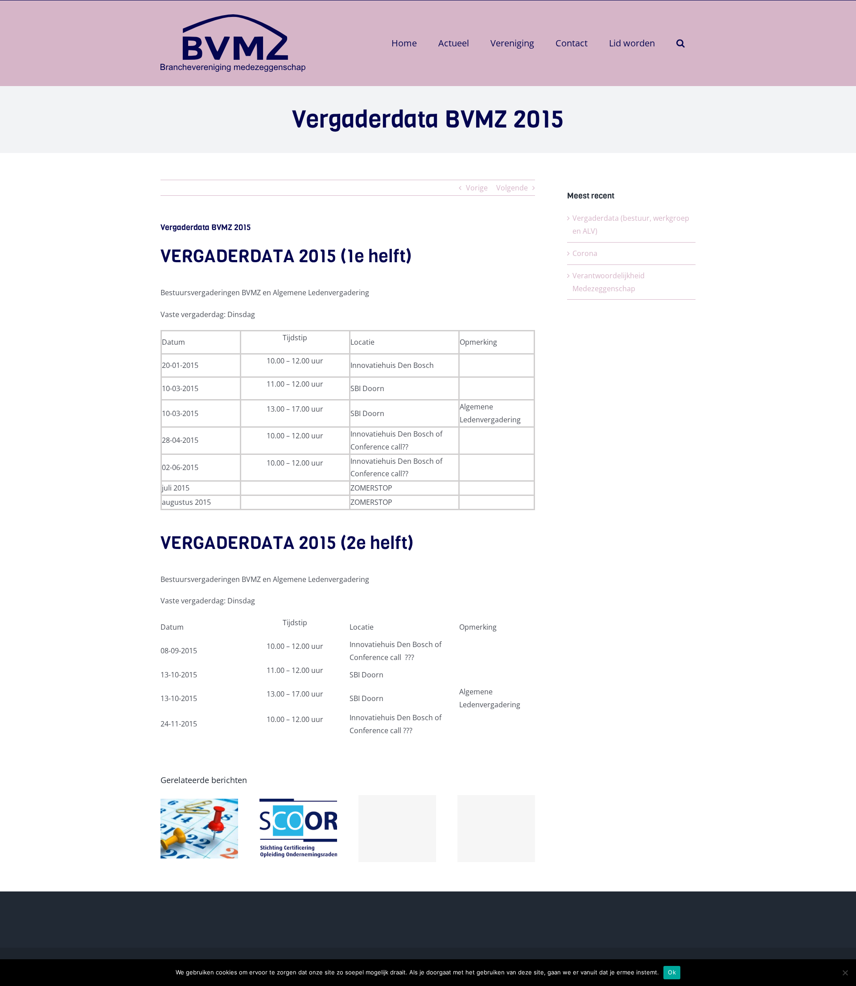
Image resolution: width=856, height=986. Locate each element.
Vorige (477, 188)
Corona (584, 253)
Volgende (512, 188)
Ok (672, 972)
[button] (681, 43)
